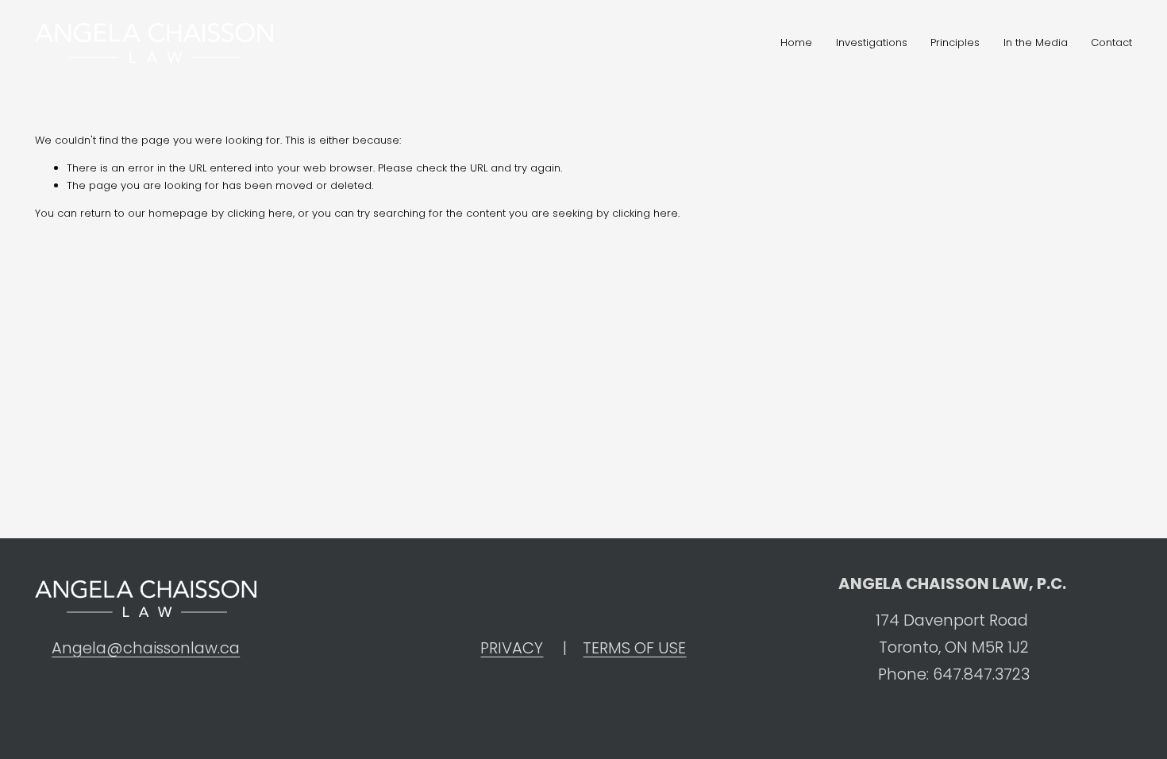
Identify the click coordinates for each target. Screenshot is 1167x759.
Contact (1111, 42)
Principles (955, 42)
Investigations (871, 42)
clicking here (260, 213)
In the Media (1035, 42)
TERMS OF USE (634, 648)
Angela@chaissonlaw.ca (146, 648)
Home (796, 42)
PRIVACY (511, 648)
